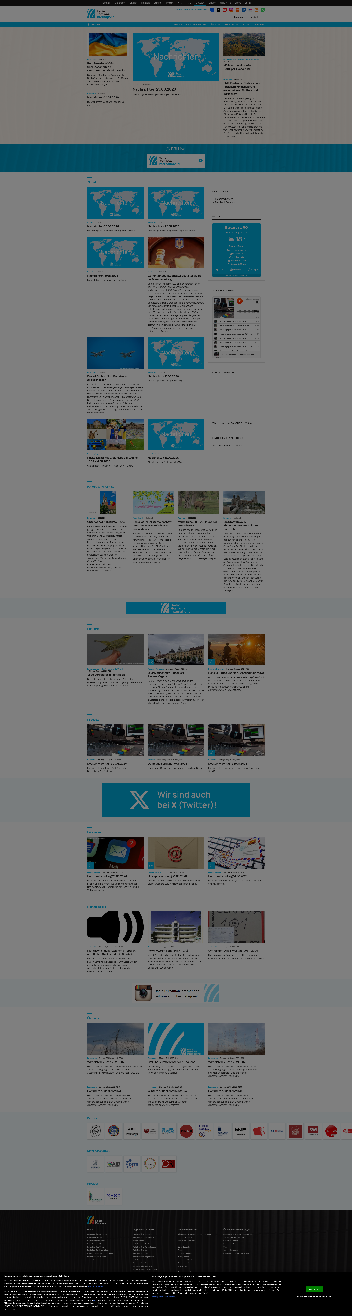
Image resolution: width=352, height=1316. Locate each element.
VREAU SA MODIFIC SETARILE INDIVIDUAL (313, 1296)
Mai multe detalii (95, 1286)
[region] (176, 1294)
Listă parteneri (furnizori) (164, 1297)
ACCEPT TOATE (314, 1289)
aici (94, 1300)
